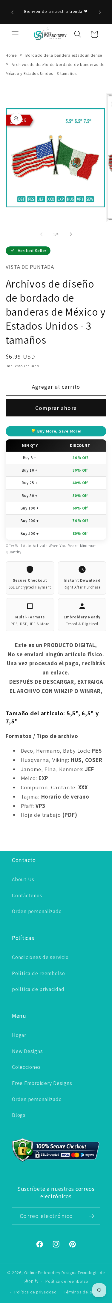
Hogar (19, 1035)
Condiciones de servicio (40, 957)
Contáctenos (27, 895)
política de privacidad (38, 989)
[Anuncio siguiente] (99, 12)
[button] (15, 34)
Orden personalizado (37, 911)
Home (11, 55)
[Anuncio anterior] (12, 12)
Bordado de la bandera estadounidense (63, 55)
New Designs (27, 1051)
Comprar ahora (56, 407)
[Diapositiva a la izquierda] (41, 234)
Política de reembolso (38, 973)
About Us (23, 879)
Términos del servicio (84, 1292)
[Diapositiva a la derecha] (70, 234)
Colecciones (26, 1066)
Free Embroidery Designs (42, 1083)
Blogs (19, 1114)
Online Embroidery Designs (50, 1272)
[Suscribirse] (91, 1216)
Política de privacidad (35, 1292)
